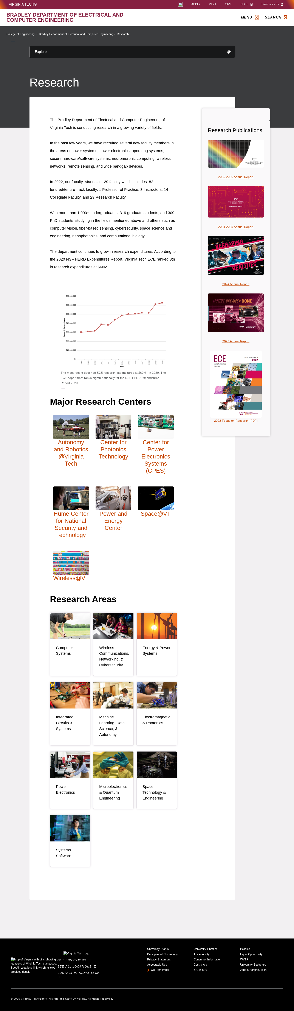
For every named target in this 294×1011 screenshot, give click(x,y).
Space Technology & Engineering (154, 792)
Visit (212, 4)
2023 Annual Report (235, 341)
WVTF (244, 959)
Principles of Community (162, 954)
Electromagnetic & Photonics (156, 720)
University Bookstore (253, 964)
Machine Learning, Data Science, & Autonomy (112, 726)
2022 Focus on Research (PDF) (236, 420)
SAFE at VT (201, 969)
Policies (245, 949)
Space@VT (156, 514)
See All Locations (75, 966)
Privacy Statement (158, 959)
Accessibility (202, 954)
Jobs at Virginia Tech (253, 969)
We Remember (160, 969)
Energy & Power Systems (156, 651)
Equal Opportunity (251, 954)
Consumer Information (207, 959)
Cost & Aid (200, 964)
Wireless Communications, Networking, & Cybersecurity (114, 656)
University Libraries (206, 949)
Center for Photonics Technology (113, 449)
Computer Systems (64, 651)
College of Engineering (21, 34)
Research (123, 34)
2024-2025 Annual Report (235, 226)
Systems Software (63, 853)
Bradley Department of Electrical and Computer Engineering (77, 34)
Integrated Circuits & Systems (64, 723)
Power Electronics (65, 789)
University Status (158, 949)
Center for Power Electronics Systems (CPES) (155, 456)
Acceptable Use (157, 964)
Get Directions (73, 960)
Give (228, 4)
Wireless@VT (71, 578)
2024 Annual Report (235, 284)
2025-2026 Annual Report (235, 177)
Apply (195, 4)
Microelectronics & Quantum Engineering (113, 792)
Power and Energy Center (113, 521)
